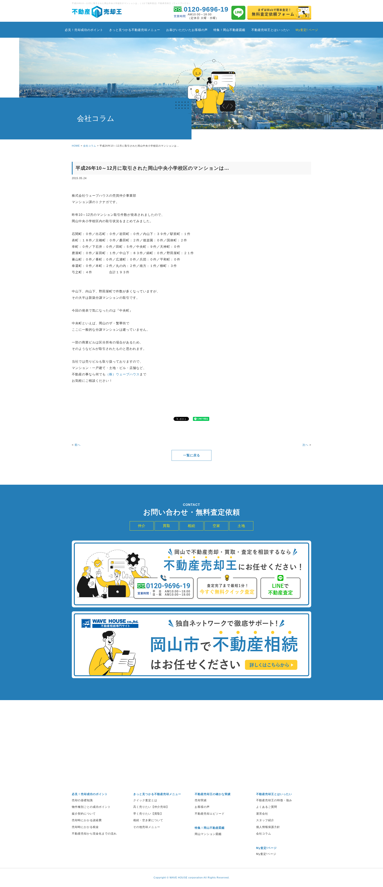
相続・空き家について (148, 820)
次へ (305, 444)
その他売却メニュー (146, 827)
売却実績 (201, 800)
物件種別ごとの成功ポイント (91, 806)
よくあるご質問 (266, 806)
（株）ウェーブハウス (123, 374)
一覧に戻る (191, 455)
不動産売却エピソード (210, 813)
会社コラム (89, 145)
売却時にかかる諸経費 (87, 820)
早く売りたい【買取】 (148, 813)
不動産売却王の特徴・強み (274, 800)
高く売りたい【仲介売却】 (151, 806)
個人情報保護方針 (268, 827)
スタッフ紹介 (265, 820)
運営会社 (262, 813)
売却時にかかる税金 (85, 827)
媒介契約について (84, 813)
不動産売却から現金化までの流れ (94, 833)
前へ (78, 444)
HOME (76, 145)
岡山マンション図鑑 (208, 834)
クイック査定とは (145, 800)
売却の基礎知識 (82, 800)
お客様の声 (202, 806)
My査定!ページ (266, 853)
